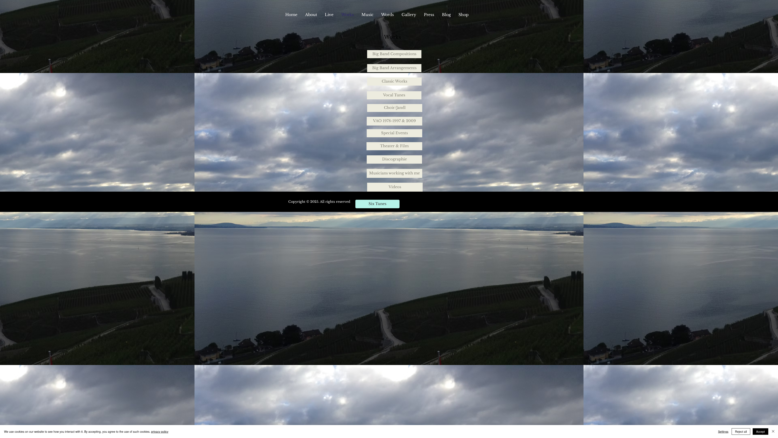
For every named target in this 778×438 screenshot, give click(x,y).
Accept (760, 431)
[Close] (773, 431)
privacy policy (159, 431)
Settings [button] (723, 431)
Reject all (741, 431)
